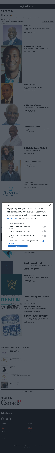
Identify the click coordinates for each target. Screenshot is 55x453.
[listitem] (27, 223)
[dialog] (27, 226)
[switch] (44, 226)
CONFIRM (17, 246)
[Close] (50, 205)
